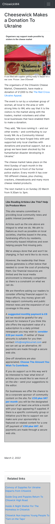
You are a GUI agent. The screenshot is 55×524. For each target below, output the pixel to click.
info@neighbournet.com (28, 342)
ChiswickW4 (10, 4)
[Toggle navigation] (48, 4)
